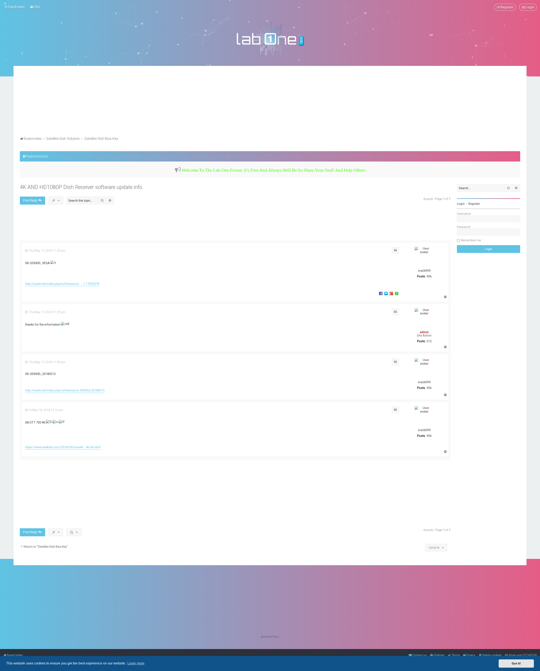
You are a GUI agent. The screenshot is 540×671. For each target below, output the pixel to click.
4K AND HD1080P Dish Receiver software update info (81, 187)
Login (461, 203)
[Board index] (270, 38)
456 (429, 276)
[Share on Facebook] (380, 293)
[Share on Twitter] (386, 293)
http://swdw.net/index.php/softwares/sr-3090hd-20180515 (65, 390)
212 (429, 341)
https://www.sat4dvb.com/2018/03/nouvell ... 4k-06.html (62, 447)
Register (474, 203)
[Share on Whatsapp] (396, 293)
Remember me (471, 240)
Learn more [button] (135, 663)
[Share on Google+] (391, 293)
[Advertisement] (270, 103)
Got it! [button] (516, 663)
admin (424, 332)
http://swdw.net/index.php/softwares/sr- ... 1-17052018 (62, 283)
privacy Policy (270, 636)
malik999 (424, 270)
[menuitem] (35, 7)
